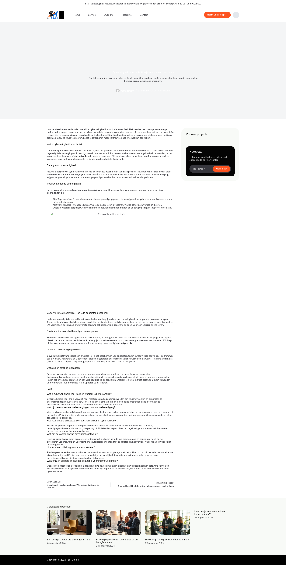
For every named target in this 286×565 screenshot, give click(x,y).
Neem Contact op (215, 15)
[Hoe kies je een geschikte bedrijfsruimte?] (167, 522)
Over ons (108, 15)
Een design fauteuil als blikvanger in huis (68, 539)
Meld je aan (221, 169)
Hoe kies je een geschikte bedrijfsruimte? (167, 539)
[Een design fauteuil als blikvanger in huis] (69, 522)
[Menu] (236, 15)
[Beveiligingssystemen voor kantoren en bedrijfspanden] (118, 522)
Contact (144, 15)
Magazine (127, 15)
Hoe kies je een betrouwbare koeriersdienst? (209, 512)
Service (92, 15)
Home (77, 15)
